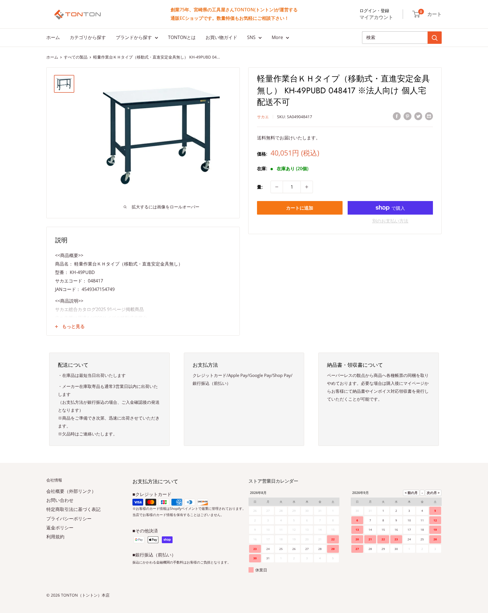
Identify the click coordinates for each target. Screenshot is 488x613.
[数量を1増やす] (307, 187)
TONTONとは (182, 37)
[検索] (435, 37)
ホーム (53, 37)
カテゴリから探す (88, 37)
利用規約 (55, 537)
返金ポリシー (59, 527)
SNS (251, 37)
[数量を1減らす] (277, 187)
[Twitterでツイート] (418, 116)
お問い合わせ (59, 500)
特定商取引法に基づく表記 (73, 509)
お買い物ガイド (221, 37)
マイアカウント (376, 17)
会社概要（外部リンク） (71, 491)
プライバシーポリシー (68, 518)
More (277, 37)
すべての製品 (76, 57)
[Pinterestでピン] (407, 116)
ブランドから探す (134, 37)
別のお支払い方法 (390, 221)
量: (260, 187)
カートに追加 (299, 208)
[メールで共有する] (429, 116)
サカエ (263, 116)
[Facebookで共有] (397, 116)
